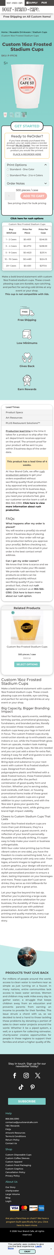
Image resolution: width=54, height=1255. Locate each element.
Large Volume (12, 1194)
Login (8, 1201)
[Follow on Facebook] (15, 1075)
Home (4, 32)
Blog (7, 1197)
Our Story (10, 1187)
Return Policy (12, 1140)
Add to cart (33, 196)
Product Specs (14, 412)
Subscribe (27, 1101)
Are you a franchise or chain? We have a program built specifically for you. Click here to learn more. (27, 1222)
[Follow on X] (38, 1075)
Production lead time (18, 431)
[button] (27, 164)
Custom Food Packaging (18, 1165)
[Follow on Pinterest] (32, 1087)
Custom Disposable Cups (18, 1154)
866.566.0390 (12, 1118)
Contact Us (11, 1143)
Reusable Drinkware (20, 32)
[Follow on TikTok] (21, 1087)
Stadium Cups (40, 32)
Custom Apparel (13, 1161)
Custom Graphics (14, 1168)
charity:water (12, 1190)
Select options (27, 664)
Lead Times (12, 407)
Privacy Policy (12, 1175)
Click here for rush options (27, 218)
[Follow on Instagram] (26, 1075)
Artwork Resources (15, 1132)
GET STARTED (27, 126)
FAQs (8, 1129)
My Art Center (23, 145)
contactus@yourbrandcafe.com (21, 1122)
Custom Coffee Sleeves (17, 1158)
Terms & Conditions (15, 1136)
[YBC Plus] (44, 3)
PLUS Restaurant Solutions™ (23, 423)
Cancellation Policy (15, 1172)
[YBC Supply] (32, 3)
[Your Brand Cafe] (15, 3)
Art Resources (14, 417)
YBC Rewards (12, 1125)
